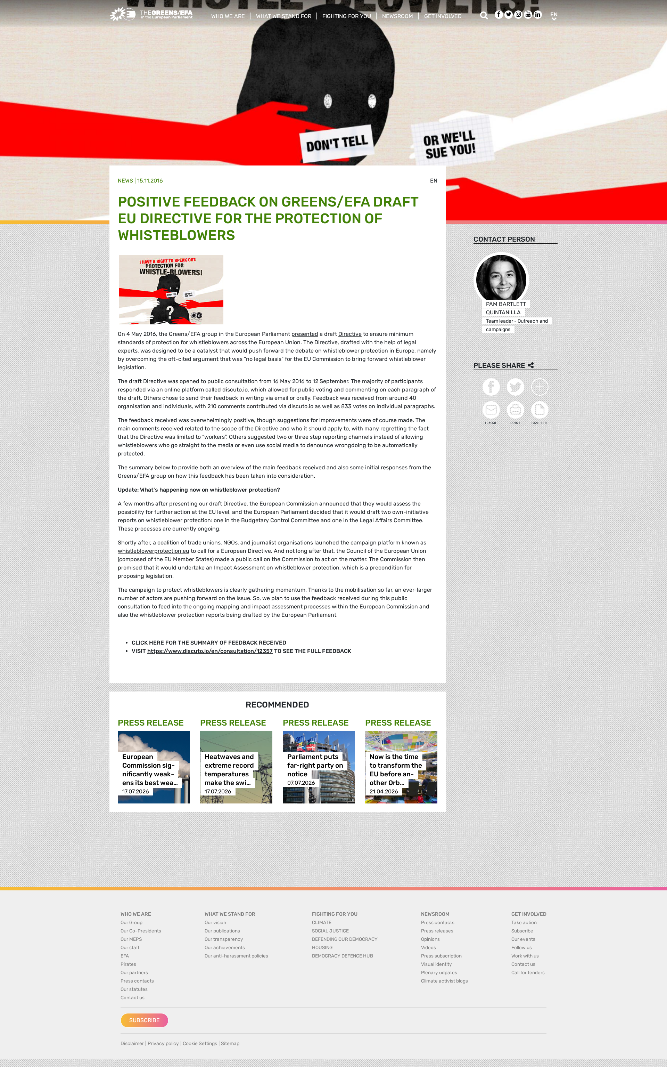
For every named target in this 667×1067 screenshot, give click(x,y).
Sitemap (230, 1043)
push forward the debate (281, 350)
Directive (350, 334)
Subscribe (144, 1020)
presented (304, 334)
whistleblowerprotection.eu (153, 551)
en (433, 180)
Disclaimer (132, 1043)
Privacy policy (163, 1043)
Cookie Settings (200, 1043)
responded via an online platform (161, 389)
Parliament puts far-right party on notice (315, 765)
